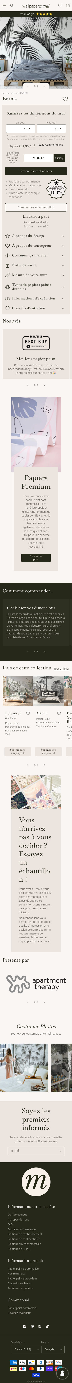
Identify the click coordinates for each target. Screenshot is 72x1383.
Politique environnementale (24, 1243)
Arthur (41, 713)
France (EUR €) (23, 1349)
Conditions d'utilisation (22, 1229)
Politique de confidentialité (24, 1239)
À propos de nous (18, 1219)
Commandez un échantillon (36, 207)
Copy (59, 158)
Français (49, 1349)
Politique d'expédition (21, 1288)
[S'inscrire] (60, 1151)
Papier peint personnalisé (23, 1268)
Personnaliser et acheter (36, 171)
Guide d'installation (19, 1283)
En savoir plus (36, 558)
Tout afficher (62, 668)
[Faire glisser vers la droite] (44, 86)
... (4, 92)
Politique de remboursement (25, 1234)
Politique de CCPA (18, 1248)
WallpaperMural (39, 1381)
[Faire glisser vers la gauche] (27, 86)
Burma (24, 92)
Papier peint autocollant (22, 1278)
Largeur (20, 122)
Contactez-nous (17, 1214)
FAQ (10, 1224)
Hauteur (51, 122)
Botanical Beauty (13, 715)
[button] (4, 5)
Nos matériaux (17, 1273)
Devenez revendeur (19, 1312)
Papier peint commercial (22, 1308)
